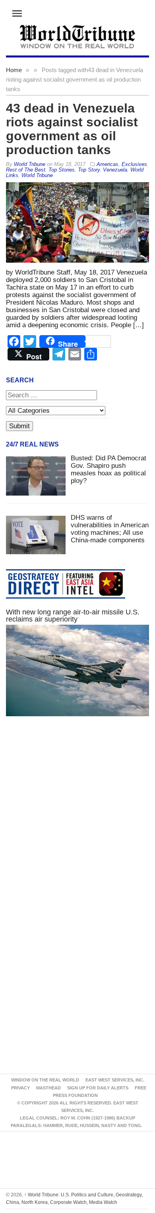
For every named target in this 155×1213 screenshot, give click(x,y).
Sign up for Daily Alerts (97, 1087)
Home (14, 70)
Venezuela (115, 170)
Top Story (89, 170)
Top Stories (61, 170)
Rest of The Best (25, 170)
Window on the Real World (45, 1080)
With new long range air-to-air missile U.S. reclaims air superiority (73, 615)
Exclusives (134, 164)
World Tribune (37, 175)
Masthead (48, 1087)
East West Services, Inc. (114, 1080)
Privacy (20, 1087)
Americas (107, 164)
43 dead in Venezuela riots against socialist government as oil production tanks (72, 129)
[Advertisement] (77, 818)
